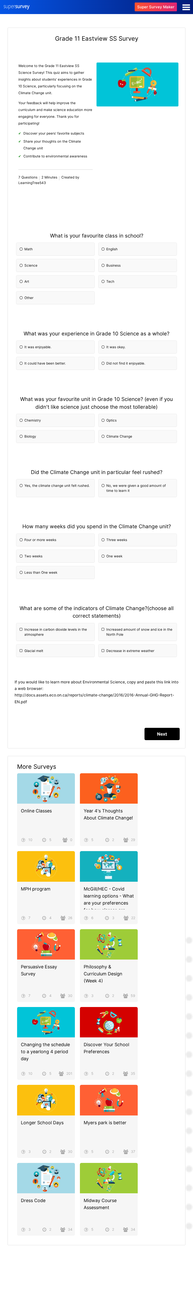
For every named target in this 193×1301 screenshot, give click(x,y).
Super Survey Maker (155, 7)
